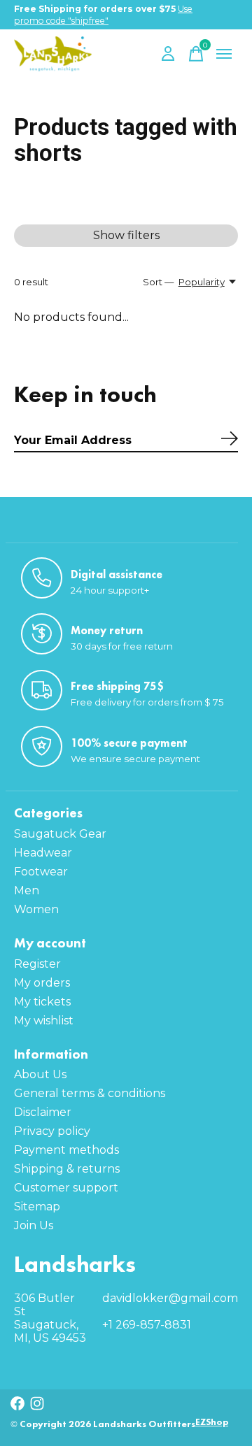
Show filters (126, 235)
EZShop (211, 1422)
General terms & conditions (89, 1093)
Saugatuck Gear (60, 833)
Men (26, 890)
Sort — (158, 281)
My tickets (42, 1001)
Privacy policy (52, 1131)
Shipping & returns (67, 1168)
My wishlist (44, 1020)
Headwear (43, 852)
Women (36, 909)
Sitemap (37, 1206)
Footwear (41, 871)
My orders (42, 982)
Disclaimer (42, 1112)
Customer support (66, 1187)
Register (37, 964)
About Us (40, 1074)
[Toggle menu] (224, 54)
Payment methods (66, 1150)
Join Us (33, 1225)
